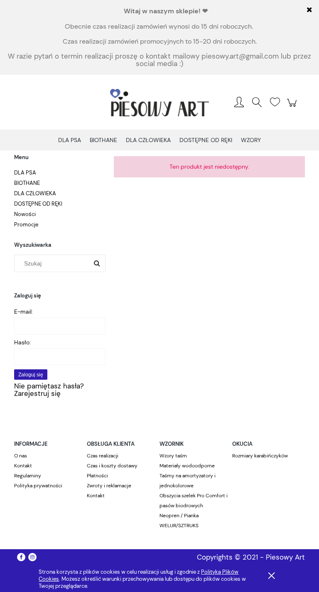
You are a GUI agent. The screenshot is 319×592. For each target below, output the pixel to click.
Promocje (26, 224)
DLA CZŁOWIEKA (35, 193)
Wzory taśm (173, 455)
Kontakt (23, 465)
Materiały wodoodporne (187, 465)
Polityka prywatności (38, 485)
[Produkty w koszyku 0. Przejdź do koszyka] (293, 106)
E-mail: (23, 311)
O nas (20, 455)
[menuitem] (69, 140)
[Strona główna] (159, 102)
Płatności (97, 475)
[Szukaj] (96, 263)
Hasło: (22, 342)
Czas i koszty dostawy (112, 465)
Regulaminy (27, 475)
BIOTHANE (27, 183)
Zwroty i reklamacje (109, 485)
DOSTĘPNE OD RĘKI (38, 203)
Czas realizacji (102, 455)
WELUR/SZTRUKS (179, 525)
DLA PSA (25, 172)
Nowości (25, 214)
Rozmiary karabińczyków (260, 455)
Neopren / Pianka (179, 515)
